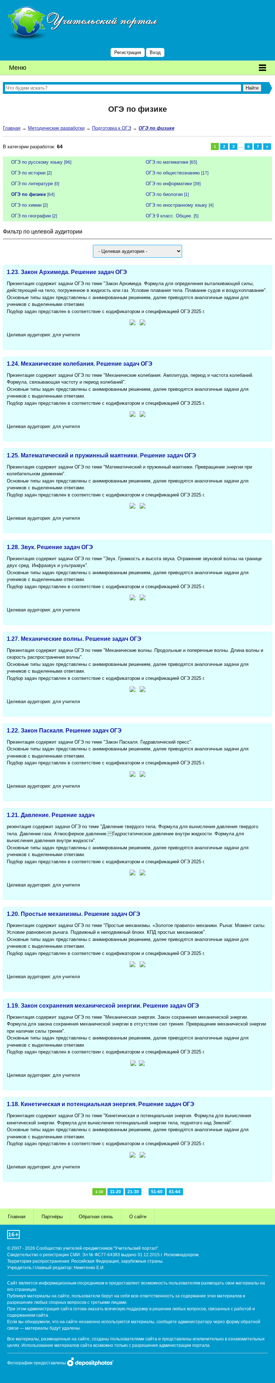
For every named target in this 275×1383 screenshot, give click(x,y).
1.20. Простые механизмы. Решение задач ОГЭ (73, 914)
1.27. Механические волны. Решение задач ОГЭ (74, 639)
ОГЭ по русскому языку (37, 162)
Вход (155, 52)
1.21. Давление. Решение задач (51, 815)
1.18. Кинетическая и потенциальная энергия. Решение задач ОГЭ (100, 1104)
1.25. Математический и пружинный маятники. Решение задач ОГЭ (101, 455)
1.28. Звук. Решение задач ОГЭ (50, 547)
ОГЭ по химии (26, 205)
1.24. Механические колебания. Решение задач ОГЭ (79, 364)
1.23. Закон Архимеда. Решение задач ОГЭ (67, 272)
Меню (17, 67)
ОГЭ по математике (167, 162)
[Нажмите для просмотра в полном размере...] (132, 323)
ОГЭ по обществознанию (173, 173)
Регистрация (127, 52)
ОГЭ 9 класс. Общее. (169, 216)
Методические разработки (56, 128)
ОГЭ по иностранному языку (176, 205)
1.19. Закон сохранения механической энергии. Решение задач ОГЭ (103, 1006)
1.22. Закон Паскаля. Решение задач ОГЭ (64, 730)
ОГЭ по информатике (169, 183)
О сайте (137, 1216)
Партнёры (52, 1216)
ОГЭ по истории (28, 173)
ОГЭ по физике (28, 194)
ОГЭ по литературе (32, 183)
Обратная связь (96, 1216)
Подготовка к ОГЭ (111, 128)
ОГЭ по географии (31, 216)
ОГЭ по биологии (164, 194)
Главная (11, 128)
